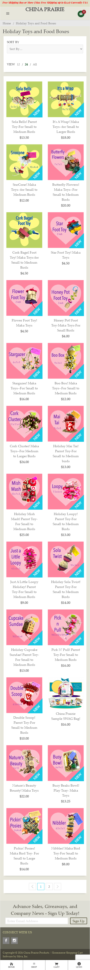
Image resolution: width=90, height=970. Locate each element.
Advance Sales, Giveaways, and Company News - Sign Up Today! (45, 909)
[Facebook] (6, 940)
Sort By (13, 42)
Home (7, 23)
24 (26, 64)
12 (18, 64)
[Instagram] (14, 940)
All (35, 64)
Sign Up (79, 921)
